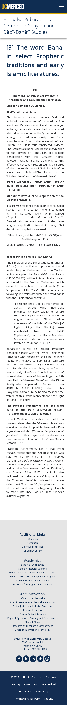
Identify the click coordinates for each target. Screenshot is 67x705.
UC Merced (32, 538)
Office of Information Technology (32, 629)
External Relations (32, 610)
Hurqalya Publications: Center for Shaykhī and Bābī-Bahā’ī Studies (29, 26)
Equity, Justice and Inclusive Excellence (33, 606)
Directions (50, 677)
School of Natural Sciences (32, 568)
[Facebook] (19, 659)
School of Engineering (32, 564)
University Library (33, 550)
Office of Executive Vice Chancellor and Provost (33, 602)
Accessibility (41, 691)
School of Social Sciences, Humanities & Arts (32, 572)
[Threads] (47, 658)
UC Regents (25, 691)
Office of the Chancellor (32, 598)
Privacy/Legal (31, 684)
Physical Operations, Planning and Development (32, 618)
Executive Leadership (32, 546)
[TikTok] (40, 658)
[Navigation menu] (61, 6)
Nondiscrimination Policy (27, 698)
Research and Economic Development (32, 625)
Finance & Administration (32, 614)
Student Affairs (32, 621)
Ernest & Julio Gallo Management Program (32, 576)
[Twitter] (26, 658)
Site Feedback (49, 684)
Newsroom (33, 542)
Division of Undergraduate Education (32, 584)
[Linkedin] (33, 659)
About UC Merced (32, 677)
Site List (48, 698)
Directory (15, 684)
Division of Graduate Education (32, 580)
